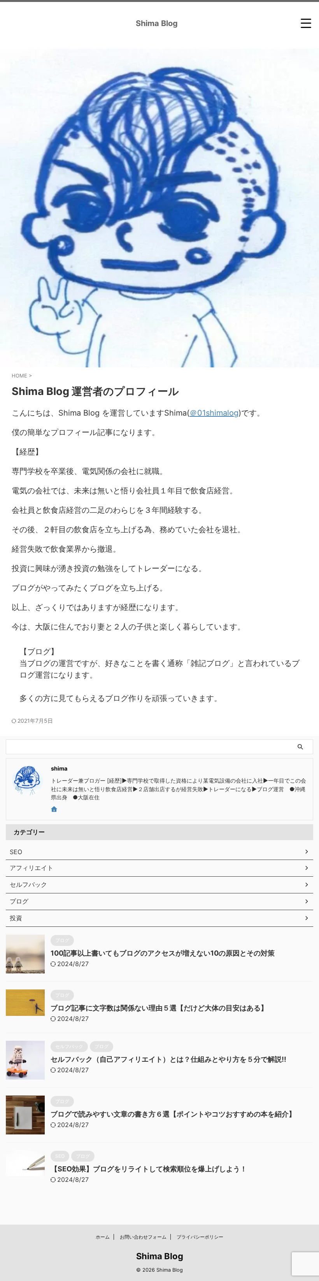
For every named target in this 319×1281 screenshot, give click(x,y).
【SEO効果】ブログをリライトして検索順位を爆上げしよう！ (149, 1169)
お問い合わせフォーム (143, 1237)
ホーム (103, 1237)
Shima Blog (157, 23)
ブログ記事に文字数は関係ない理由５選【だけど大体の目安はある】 (159, 1008)
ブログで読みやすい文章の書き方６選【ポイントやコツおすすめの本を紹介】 (173, 1114)
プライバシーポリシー (200, 1237)
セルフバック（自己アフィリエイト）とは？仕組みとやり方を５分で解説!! (168, 1059)
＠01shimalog (213, 413)
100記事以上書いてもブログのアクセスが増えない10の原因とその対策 (163, 953)
